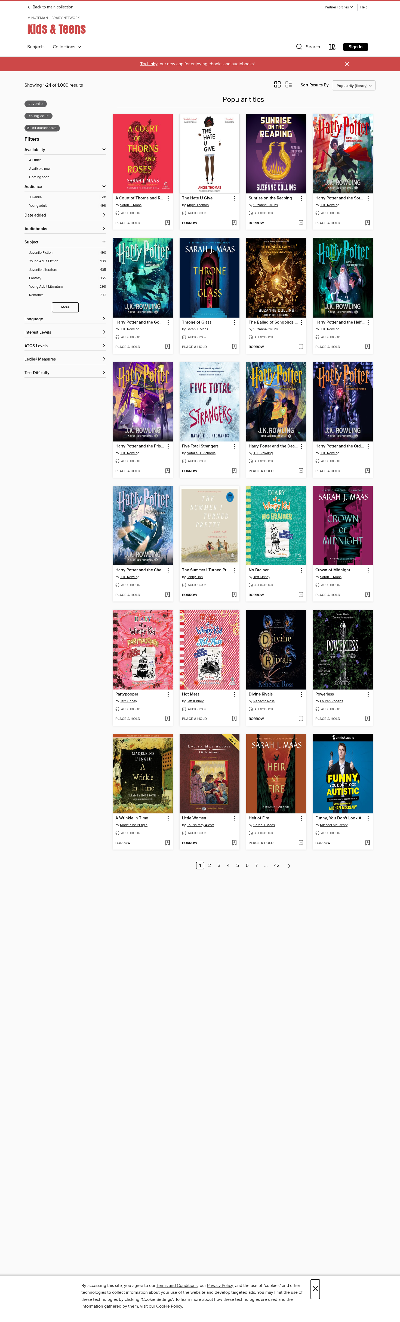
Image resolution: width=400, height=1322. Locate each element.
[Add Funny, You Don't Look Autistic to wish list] (367, 843)
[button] (339, 7)
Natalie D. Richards (201, 453)
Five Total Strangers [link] (200, 446)
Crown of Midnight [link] (332, 570)
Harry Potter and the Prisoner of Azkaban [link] (140, 446)
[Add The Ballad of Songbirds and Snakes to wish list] (300, 347)
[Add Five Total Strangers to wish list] (234, 471)
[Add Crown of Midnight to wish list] (367, 595)
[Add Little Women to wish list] (234, 843)
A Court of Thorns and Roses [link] (140, 198)
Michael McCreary (333, 825)
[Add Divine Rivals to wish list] (300, 719)
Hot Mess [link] (190, 694)
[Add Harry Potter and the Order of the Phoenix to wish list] (367, 471)
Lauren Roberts (331, 701)
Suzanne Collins (265, 205)
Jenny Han (195, 577)
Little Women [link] (194, 818)
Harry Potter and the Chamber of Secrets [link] (140, 570)
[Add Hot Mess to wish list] (234, 719)
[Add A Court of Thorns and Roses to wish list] (167, 223)
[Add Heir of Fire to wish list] (300, 843)
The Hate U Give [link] (197, 198)
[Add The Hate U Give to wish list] (234, 223)
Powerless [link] (324, 694)
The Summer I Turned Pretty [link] (207, 570)
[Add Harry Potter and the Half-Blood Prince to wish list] (367, 347)
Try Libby (149, 64)
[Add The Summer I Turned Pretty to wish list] (234, 595)
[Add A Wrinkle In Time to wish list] (167, 843)
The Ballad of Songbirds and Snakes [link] (274, 322)
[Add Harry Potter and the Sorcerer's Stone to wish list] (367, 223)
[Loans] (332, 48)
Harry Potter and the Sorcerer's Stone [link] (340, 198)
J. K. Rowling (329, 205)
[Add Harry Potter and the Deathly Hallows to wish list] (300, 471)
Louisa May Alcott (200, 825)
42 (277, 866)
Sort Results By (315, 85)
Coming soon (39, 177)
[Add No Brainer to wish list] (300, 595)
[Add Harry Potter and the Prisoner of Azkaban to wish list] (167, 471)
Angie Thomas (198, 205)
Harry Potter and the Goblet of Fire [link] (140, 322)
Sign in (356, 47)
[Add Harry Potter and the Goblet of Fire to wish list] (167, 347)
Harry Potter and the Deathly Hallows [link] (274, 446)
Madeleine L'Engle (133, 825)
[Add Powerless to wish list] (367, 719)
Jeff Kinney (261, 577)
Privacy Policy (220, 1285)
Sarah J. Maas (130, 205)
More (65, 307)
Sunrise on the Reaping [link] (270, 198)
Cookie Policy (169, 1306)
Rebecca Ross (264, 701)
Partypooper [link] (126, 694)
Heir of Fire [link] (259, 818)
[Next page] (289, 865)
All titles (35, 160)
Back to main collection (52, 7)
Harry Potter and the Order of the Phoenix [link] (340, 446)
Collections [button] (65, 47)
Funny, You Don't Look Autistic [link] (340, 818)
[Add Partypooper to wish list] (167, 719)
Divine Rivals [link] (261, 694)
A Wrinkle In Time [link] (131, 818)
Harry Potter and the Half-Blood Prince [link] (340, 322)
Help (363, 7)
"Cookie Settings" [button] (156, 1299)
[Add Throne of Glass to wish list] (234, 347)
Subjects (36, 47)
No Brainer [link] (259, 570)
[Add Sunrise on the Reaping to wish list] (300, 223)
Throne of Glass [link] (196, 322)
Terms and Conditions (177, 1285)
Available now (40, 169)
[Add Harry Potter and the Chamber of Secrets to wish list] (167, 595)
